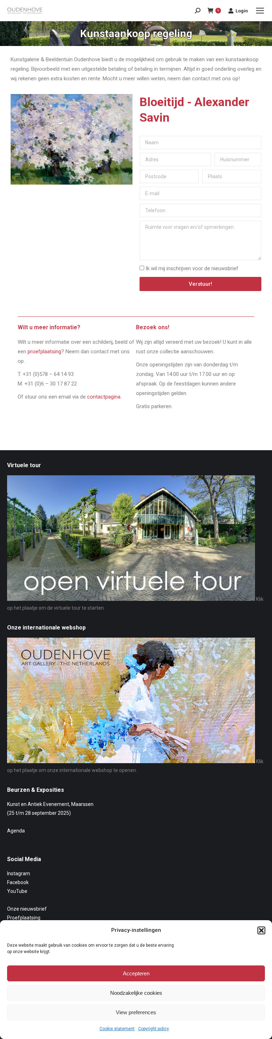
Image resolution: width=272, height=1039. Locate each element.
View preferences (136, 1012)
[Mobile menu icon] (260, 11)
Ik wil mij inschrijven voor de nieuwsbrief (192, 268)
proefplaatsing (44, 351)
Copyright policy (153, 1028)
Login (242, 10)
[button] (261, 930)
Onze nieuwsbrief (27, 909)
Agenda (16, 831)
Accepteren (136, 973)
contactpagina (103, 397)
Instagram (18, 873)
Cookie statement (117, 1028)
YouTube (17, 891)
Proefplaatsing (23, 918)
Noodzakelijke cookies (136, 993)
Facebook (18, 882)
